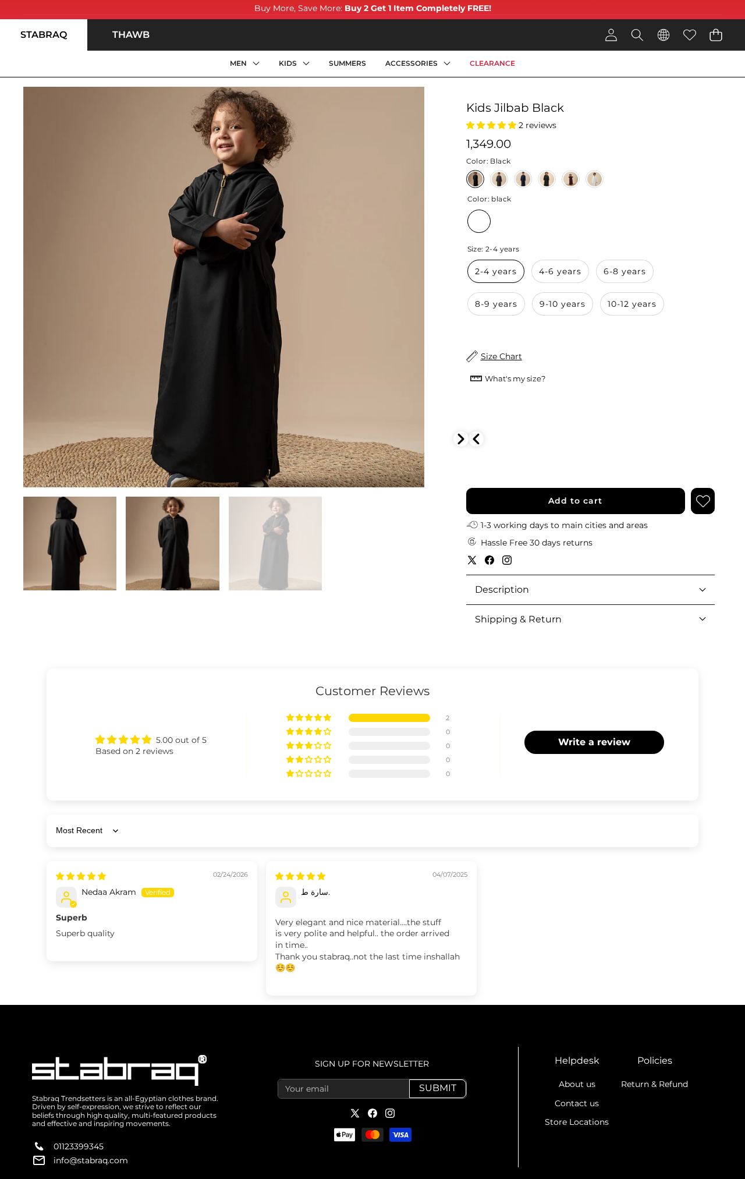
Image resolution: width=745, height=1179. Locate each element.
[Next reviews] (461, 439)
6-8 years (625, 271)
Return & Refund (654, 1084)
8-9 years (496, 304)
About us (577, 1084)
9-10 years (563, 304)
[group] (69, 543)
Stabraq (43, 34)
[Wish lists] (689, 35)
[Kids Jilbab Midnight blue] (523, 179)
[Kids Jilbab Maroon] (570, 179)
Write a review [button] (594, 742)
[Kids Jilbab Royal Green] (547, 179)
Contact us (577, 1103)
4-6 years (560, 271)
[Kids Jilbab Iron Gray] (499, 179)
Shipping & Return (518, 619)
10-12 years (632, 304)
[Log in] (611, 35)
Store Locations (577, 1122)
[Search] (637, 35)
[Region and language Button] (663, 35)
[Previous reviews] (476, 439)
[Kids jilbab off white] (594, 179)
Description (502, 589)
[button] (716, 35)
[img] (81, 876)
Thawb (131, 34)
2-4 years (496, 271)
